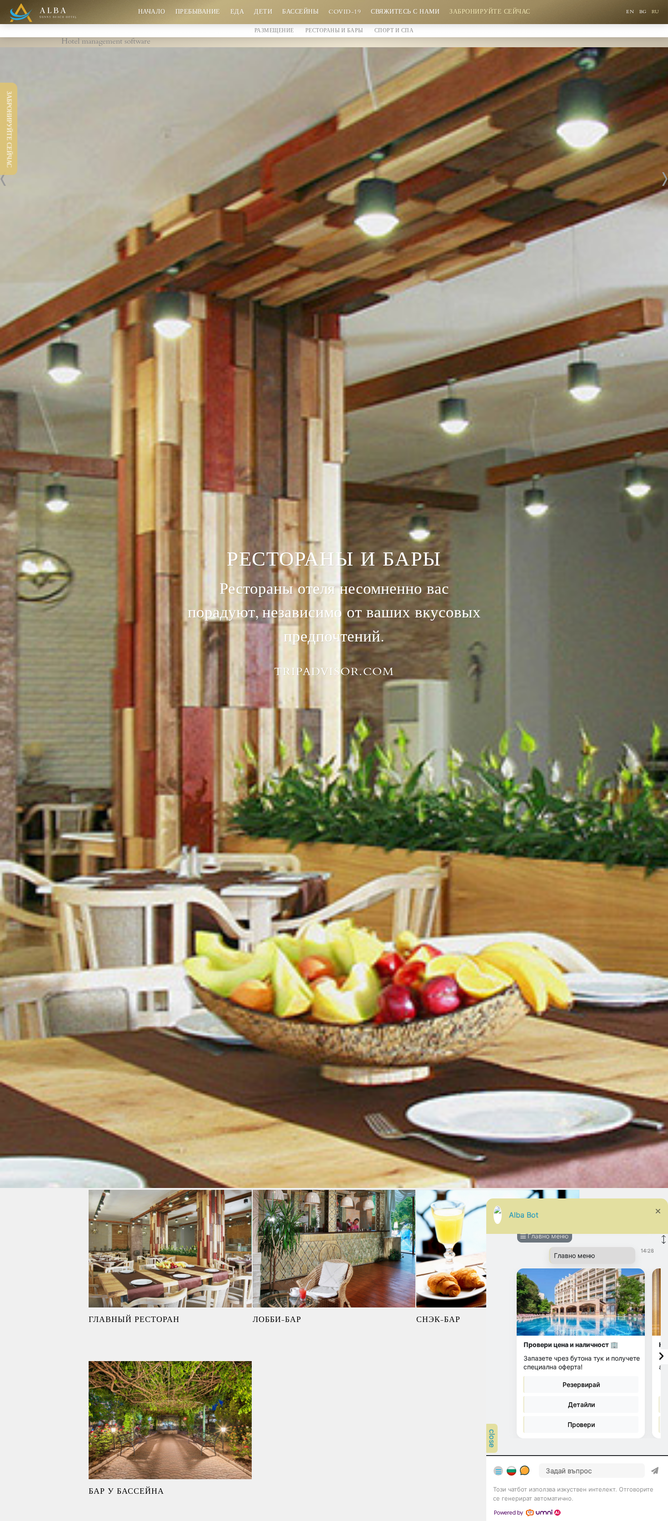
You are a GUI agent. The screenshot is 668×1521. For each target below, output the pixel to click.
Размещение (274, 31)
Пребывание (197, 12)
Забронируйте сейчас (489, 12)
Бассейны (300, 12)
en (631, 12)
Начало (151, 12)
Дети (263, 12)
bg (643, 12)
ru (655, 12)
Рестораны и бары (334, 31)
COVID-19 (345, 12)
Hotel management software (105, 42)
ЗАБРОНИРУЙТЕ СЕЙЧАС (8, 129)
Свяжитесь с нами (405, 12)
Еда (237, 12)
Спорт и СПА (394, 31)
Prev (3, 179)
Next (664, 179)
